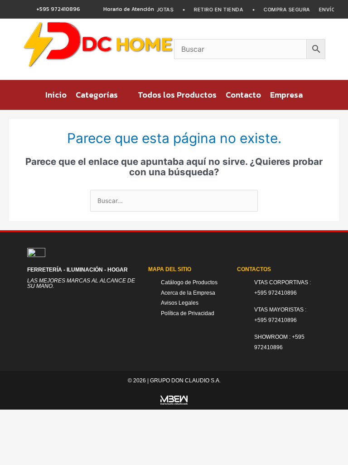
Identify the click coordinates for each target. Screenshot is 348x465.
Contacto (243, 95)
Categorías (97, 95)
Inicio (56, 95)
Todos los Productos (177, 95)
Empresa (286, 95)
